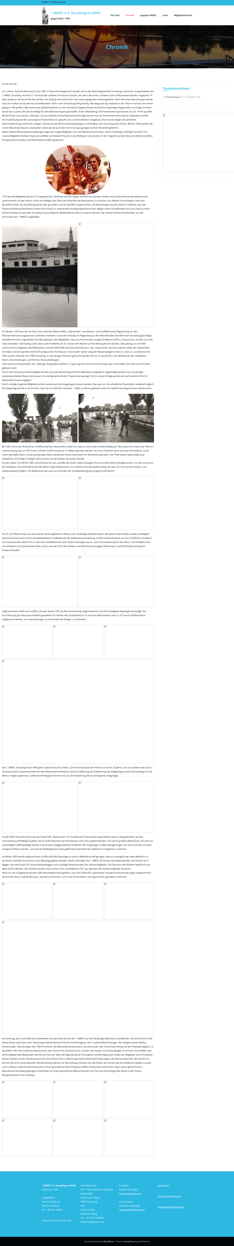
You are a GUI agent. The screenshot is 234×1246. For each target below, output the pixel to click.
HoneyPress (128, 1241)
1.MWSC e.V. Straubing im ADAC (76, 13)
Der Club (115, 15)
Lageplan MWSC (148, 15)
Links (165, 15)
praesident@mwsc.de (130, 1193)
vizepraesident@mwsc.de (132, 1209)
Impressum (163, 1185)
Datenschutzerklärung (169, 1196)
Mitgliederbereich (183, 15)
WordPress (109, 1241)
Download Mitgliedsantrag (171, 1207)
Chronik (130, 15)
